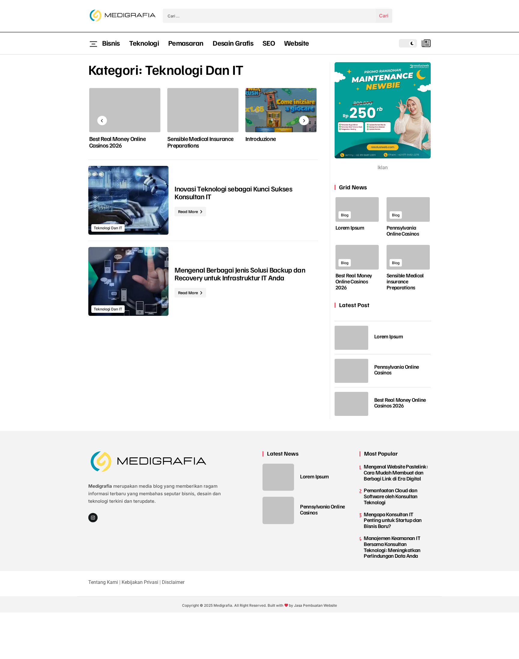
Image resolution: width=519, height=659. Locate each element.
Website (296, 42)
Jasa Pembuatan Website (315, 605)
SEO (269, 42)
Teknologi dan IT (108, 228)
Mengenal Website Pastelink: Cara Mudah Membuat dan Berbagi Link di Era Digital (396, 472)
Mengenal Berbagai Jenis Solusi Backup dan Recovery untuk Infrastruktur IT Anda (240, 273)
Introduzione (260, 138)
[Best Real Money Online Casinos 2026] (124, 110)
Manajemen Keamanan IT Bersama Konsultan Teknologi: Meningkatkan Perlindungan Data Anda (392, 547)
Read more (188, 211)
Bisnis (111, 42)
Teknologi (144, 42)
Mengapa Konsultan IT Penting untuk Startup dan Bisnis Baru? (392, 520)
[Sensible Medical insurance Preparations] (202, 110)
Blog (344, 215)
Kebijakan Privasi (140, 582)
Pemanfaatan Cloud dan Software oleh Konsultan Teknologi (390, 496)
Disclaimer (173, 582)
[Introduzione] (281, 110)
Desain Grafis (233, 42)
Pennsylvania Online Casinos (403, 230)
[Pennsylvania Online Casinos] (408, 209)
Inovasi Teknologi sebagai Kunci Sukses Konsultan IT (233, 192)
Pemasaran (185, 42)
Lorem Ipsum (349, 227)
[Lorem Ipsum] (357, 209)
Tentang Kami (103, 582)
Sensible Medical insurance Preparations (200, 142)
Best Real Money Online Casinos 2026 (117, 142)
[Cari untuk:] (269, 16)
